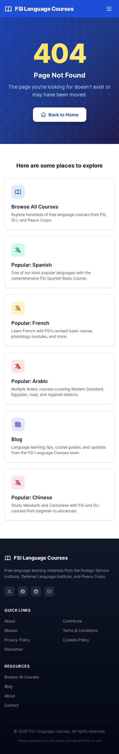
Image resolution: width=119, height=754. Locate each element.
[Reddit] (36, 591)
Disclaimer (13, 649)
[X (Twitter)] (9, 591)
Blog (8, 686)
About (9, 621)
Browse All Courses (21, 677)
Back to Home (63, 114)
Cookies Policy (76, 639)
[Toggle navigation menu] (109, 8)
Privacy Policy (17, 639)
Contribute (72, 621)
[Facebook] (23, 591)
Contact (11, 705)
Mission (11, 630)
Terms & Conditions (80, 630)
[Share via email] (49, 591)
